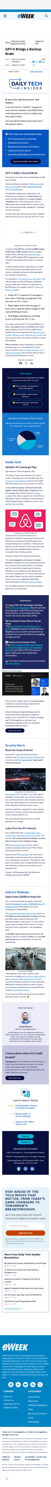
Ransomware (10, 794)
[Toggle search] (46, 15)
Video (30, 1409)
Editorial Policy (11, 1407)
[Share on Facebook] (33, 62)
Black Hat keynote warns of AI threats (23, 146)
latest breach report (18, 845)
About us (8, 1397)
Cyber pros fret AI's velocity (19, 150)
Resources (33, 1401)
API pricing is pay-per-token (29, 279)
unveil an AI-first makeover (16, 481)
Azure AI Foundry (36, 335)
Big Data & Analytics (37, 1413)
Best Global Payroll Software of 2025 (23, 627)
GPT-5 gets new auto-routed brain (22, 139)
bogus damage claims (33, 582)
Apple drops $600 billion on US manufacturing (26, 154)
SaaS (31, 794)
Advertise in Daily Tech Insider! (25, 1149)
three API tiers (34, 254)
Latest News (34, 1397)
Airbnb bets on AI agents (18, 142)
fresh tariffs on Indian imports (33, 976)
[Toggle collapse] (7, 1478)
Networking (33, 1422)
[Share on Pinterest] (40, 62)
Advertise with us (12, 1404)
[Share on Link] (33, 65)
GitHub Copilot (18, 335)
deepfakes (25, 854)
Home (7, 42)
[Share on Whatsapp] (43, 62)
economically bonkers (21, 990)
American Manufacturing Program (23, 913)
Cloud (30, 1417)
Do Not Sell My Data (39, 1470)
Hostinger (20, 607)
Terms (7, 1243)
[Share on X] (37, 62)
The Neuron (10, 1061)
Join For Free (25, 1233)
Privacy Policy (19, 1243)
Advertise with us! (12, 663)
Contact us (9, 1400)
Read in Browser (36, 71)
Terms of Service (6, 1458)
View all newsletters (12, 1309)
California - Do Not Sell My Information (36, 1458)
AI (26, 563)
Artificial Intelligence (38, 1405)
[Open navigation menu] (5, 16)
